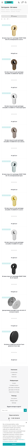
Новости (14, 374)
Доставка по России (14, 389)
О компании (14, 372)
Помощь (14, 395)
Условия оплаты (14, 385)
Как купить (14, 398)
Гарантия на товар (14, 392)
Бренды (14, 402)
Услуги (14, 383)
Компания (14, 369)
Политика (14, 376)
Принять (14, 444)
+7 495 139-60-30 (15, 418)
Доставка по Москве (14, 387)
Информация (14, 380)
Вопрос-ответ (14, 400)
